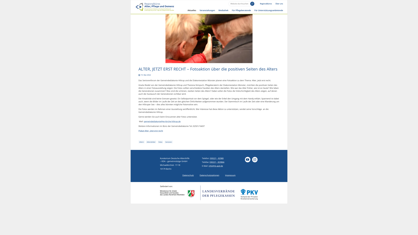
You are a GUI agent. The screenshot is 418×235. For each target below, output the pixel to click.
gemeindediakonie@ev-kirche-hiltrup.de (162, 121)
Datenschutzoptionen (209, 175)
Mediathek (223, 10)
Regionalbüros (266, 4)
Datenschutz (188, 175)
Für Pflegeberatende (241, 10)
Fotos (160, 142)
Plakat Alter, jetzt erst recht (150, 130)
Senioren (168, 142)
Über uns (279, 4)
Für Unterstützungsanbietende (268, 10)
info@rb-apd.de (216, 166)
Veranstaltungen (207, 10)
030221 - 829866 (217, 162)
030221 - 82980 (217, 158)
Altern (141, 142)
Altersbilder (151, 142)
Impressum (230, 175)
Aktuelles (192, 10)
